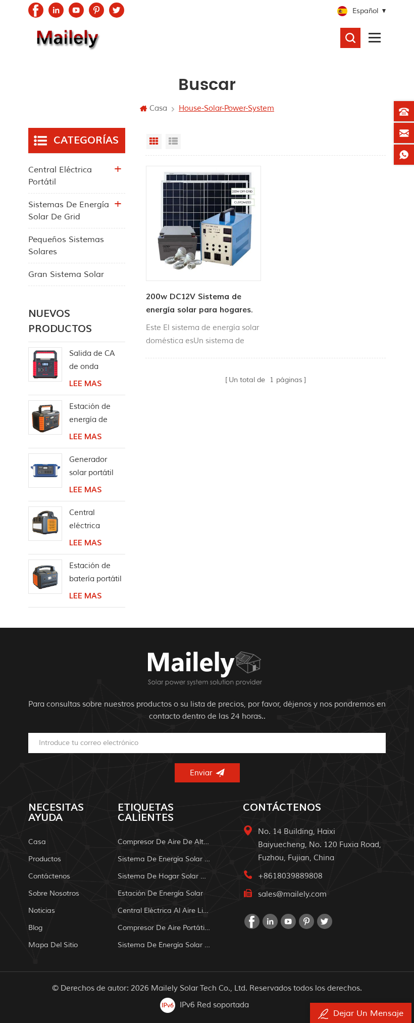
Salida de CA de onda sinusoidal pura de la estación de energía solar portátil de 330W (97, 361)
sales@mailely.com (292, 894)
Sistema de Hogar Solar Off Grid (164, 876)
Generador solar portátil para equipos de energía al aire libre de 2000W (92, 467)
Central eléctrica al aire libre (164, 910)
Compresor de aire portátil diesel (164, 927)
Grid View (154, 141)
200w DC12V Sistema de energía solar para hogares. (199, 303)
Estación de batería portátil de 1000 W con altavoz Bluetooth (96, 573)
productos (44, 859)
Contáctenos (49, 876)
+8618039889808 (290, 876)
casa (37, 842)
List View (173, 141)
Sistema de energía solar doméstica (164, 945)
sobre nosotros (53, 893)
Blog (35, 927)
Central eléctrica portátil (60, 176)
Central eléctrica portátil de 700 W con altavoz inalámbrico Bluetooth (95, 520)
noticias (41, 910)
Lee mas (85, 384)
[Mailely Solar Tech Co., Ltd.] (66, 38)
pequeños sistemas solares (66, 246)
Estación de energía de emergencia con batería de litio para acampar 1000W (95, 414)
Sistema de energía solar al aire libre (164, 859)
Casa (158, 108)
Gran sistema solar (66, 274)
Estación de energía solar (160, 893)
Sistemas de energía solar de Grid (68, 211)
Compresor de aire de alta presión (164, 842)
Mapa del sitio (53, 945)
